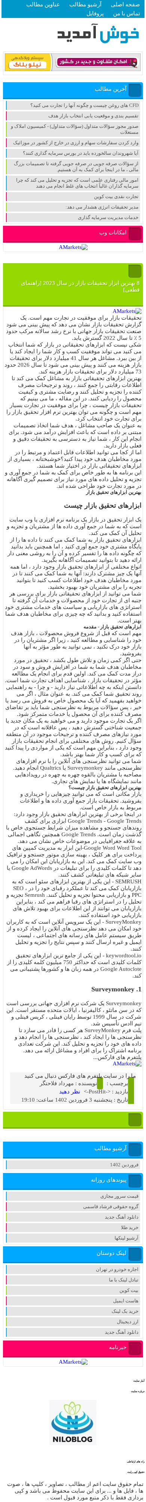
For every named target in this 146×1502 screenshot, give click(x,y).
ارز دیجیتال (128, 1321)
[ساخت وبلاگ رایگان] (73, 70)
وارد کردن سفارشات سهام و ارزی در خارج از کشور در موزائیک (76, 142)
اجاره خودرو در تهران (117, 1269)
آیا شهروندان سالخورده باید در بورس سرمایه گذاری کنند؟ (81, 153)
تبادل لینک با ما (124, 1280)
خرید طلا (130, 1227)
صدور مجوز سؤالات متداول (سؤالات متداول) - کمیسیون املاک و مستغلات (75, 129)
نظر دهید (69, 1092)
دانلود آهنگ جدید (122, 1217)
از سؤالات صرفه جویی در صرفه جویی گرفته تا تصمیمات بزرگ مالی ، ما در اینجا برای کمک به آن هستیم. (76, 166)
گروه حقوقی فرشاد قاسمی (111, 1206)
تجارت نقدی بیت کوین (116, 196)
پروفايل (95, 13)
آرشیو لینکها (127, 1238)
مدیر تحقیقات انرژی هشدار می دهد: (102, 207)
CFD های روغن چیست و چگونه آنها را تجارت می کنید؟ (84, 105)
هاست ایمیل (126, 1301)
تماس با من (126, 13)
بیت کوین (129, 1290)
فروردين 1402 (124, 1164)
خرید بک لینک (125, 1311)
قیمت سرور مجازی (119, 1196)
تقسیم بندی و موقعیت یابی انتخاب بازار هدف (93, 116)
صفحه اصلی (125, 4)
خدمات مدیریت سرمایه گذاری (108, 217)
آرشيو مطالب (85, 4)
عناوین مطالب (43, 4)
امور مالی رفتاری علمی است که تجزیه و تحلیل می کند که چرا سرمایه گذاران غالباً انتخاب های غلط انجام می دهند (77, 183)
